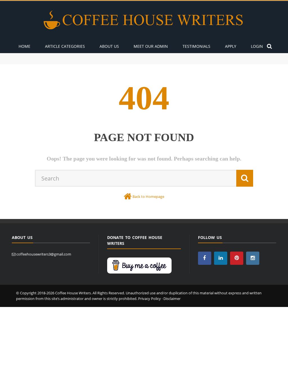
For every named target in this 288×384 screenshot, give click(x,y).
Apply (230, 46)
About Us (109, 46)
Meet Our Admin (151, 46)
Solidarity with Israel (29, 61)
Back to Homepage (148, 196)
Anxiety (18, 56)
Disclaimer (172, 298)
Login (257, 46)
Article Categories (65, 46)
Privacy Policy (149, 298)
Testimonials (196, 46)
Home (24, 46)
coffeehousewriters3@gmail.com (43, 254)
